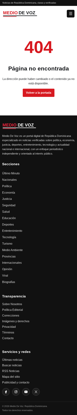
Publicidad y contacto (15, 382)
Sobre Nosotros (12, 304)
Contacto (8, 338)
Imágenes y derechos (15, 321)
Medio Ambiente (12, 250)
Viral (5, 275)
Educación (9, 218)
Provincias (9, 256)
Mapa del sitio (11, 376)
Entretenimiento (12, 230)
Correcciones (10, 315)
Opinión (7, 269)
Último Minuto (11, 173)
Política (7, 186)
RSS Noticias (10, 371)
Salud (6, 211)
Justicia (7, 198)
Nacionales (9, 179)
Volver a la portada (38, 92)
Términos (8, 332)
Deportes (8, 224)
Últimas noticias (12, 359)
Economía (8, 192)
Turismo (7, 243)
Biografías (8, 282)
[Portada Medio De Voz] (34, 13)
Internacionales (12, 262)
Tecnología (9, 237)
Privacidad (9, 326)
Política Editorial (12, 309)
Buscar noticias (12, 365)
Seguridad (8, 205)
